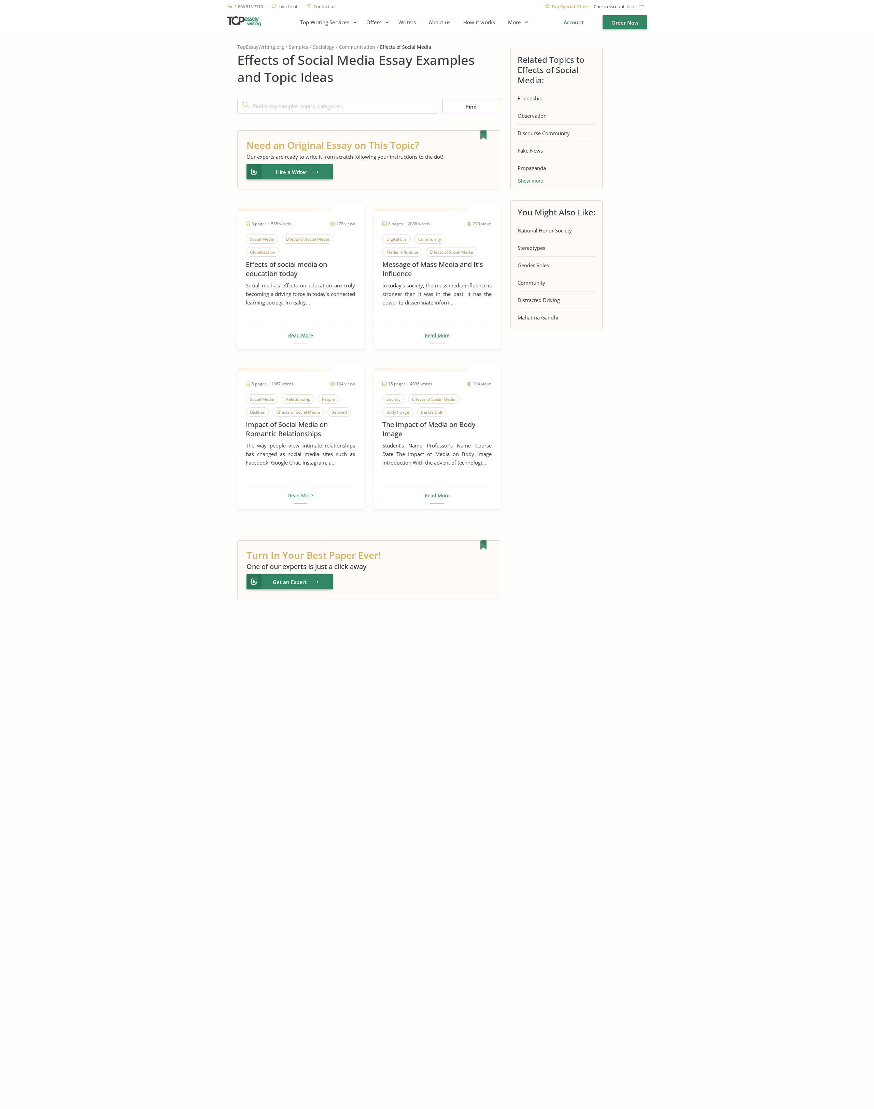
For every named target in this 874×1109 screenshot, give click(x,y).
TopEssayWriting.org (260, 46)
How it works (479, 22)
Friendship (530, 98)
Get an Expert (290, 582)
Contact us (324, 6)
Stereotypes (531, 247)
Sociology (323, 46)
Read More (300, 335)
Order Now (624, 22)
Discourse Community (544, 133)
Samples (298, 46)
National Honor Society (545, 230)
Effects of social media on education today (286, 269)
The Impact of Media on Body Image (428, 429)
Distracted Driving (539, 300)
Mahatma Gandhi (538, 317)
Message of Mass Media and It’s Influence (432, 269)
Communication (357, 46)
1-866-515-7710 (249, 6)
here (631, 6)
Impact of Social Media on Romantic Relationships (287, 429)
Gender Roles (533, 265)
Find (471, 106)
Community (531, 282)
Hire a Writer (291, 172)
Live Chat (288, 6)
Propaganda (532, 168)
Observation (532, 115)
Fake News (530, 150)
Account (574, 22)
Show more (530, 181)
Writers (407, 22)
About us (439, 22)
